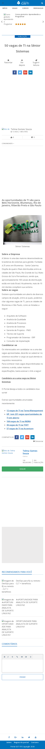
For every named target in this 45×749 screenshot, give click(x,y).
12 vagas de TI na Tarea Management (25, 410)
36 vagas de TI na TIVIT (18, 425)
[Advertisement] (22, 98)
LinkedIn (30, 72)
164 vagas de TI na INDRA (19, 421)
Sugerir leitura (36, 63)
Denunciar (39, 441)
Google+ (25, 72)
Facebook (15, 72)
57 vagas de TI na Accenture (20, 428)
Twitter (20, 72)
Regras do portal (21, 742)
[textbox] (22, 665)
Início (4, 8)
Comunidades (7, 143)
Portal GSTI (23, 3)
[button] (4, 657)
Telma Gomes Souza (21, 129)
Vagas (14, 8)
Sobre (9, 742)
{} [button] (30, 657)
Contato (34, 742)
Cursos (25, 8)
